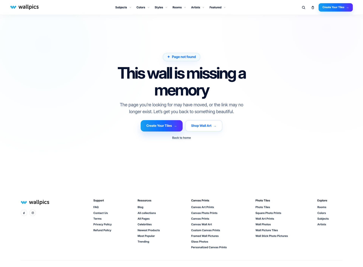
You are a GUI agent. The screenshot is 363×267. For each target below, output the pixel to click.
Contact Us (100, 213)
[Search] (303, 7)
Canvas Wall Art (201, 224)
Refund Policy (102, 230)
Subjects (121, 7)
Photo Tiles (262, 207)
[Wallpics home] (23, 7)
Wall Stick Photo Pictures (271, 236)
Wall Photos (263, 224)
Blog (140, 207)
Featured (215, 7)
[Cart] (312, 7)
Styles (159, 7)
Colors (141, 7)
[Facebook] (24, 213)
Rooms (177, 7)
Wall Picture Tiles (266, 230)
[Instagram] (32, 213)
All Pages (143, 218)
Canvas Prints (200, 218)
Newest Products (148, 230)
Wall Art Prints (264, 218)
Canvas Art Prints (202, 207)
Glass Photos (199, 241)
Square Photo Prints (268, 213)
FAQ (96, 207)
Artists (195, 7)
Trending (143, 241)
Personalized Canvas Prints (209, 247)
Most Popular (146, 236)
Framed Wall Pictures (205, 236)
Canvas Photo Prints (204, 213)
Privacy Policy (102, 224)
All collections (146, 213)
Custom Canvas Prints (205, 230)
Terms (97, 218)
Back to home (181, 137)
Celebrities (144, 224)
